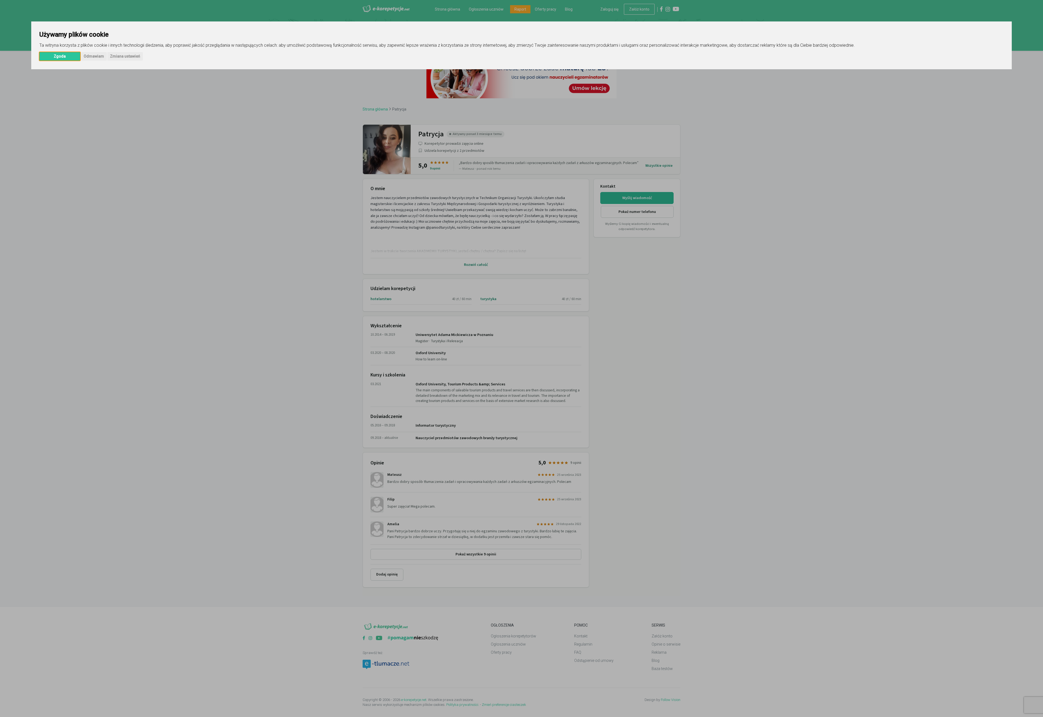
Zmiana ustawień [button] (125, 56)
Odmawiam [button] (94, 56)
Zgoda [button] (60, 56)
